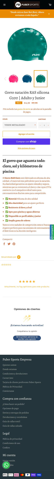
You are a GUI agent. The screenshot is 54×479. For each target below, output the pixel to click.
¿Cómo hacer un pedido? (14, 404)
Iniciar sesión (9, 460)
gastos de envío (23, 109)
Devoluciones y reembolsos (15, 417)
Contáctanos (8, 390)
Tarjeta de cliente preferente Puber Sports (22, 382)
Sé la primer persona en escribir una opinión (27, 338)
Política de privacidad (12, 438)
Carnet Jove (8, 377)
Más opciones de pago (26, 148)
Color (5, 119)
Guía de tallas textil (11, 421)
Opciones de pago (11, 408)
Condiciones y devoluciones (15, 373)
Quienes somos (9, 364)
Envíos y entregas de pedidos (16, 412)
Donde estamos (10, 369)
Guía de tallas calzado (12, 425)
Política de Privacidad (12, 386)
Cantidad (42, 119)
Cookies (6, 447)
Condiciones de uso (11, 443)
